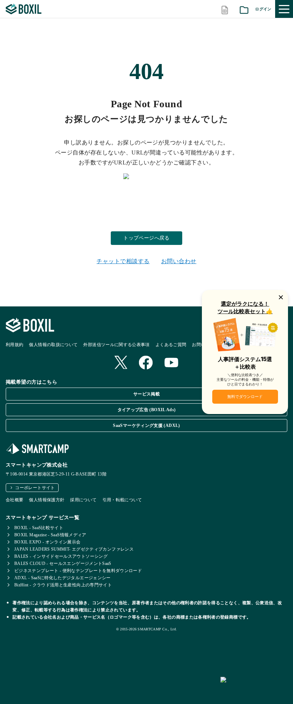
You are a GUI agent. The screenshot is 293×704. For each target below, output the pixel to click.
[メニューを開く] (284, 9)
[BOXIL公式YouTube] (171, 363)
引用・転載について (122, 500)
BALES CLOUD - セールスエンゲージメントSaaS (62, 563)
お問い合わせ (179, 261)
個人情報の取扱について (53, 345)
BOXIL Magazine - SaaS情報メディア (50, 534)
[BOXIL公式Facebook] (146, 363)
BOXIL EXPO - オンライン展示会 (47, 542)
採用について (83, 500)
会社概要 (14, 500)
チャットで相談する (122, 261)
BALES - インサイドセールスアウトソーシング (61, 556)
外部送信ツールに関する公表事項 (116, 345)
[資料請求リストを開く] (244, 9)
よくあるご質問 (171, 345)
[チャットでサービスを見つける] (253, 687)
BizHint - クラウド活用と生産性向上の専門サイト (63, 584)
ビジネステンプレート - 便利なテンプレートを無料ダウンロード (78, 570)
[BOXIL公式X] (120, 363)
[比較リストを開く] (225, 9)
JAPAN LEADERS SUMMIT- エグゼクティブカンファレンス (74, 549)
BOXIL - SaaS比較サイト (38, 527)
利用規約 (14, 345)
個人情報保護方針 (46, 500)
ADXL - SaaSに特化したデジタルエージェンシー (62, 577)
